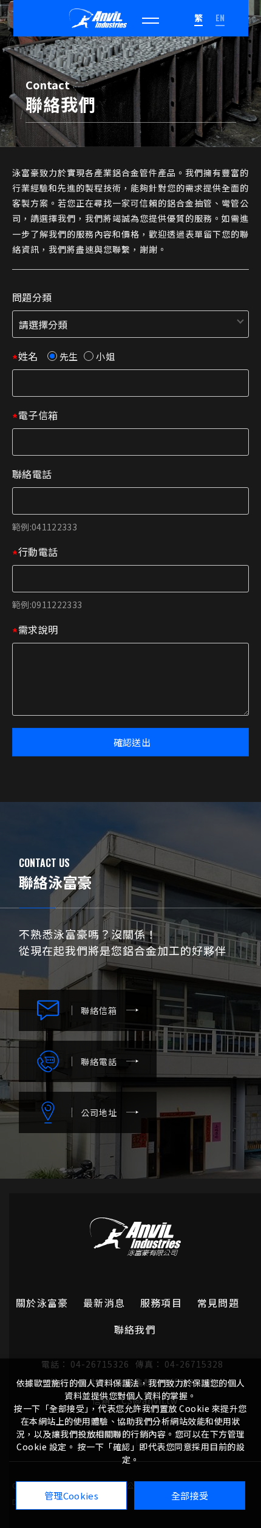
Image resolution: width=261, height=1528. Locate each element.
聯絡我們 (135, 1329)
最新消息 (104, 1302)
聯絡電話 (32, 474)
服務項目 (161, 1302)
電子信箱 (38, 415)
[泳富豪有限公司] (98, 18)
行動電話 (38, 552)
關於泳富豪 (42, 1302)
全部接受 (189, 1495)
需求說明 (38, 629)
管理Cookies (71, 1495)
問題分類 (32, 297)
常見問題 (218, 1302)
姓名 (28, 356)
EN (220, 17)
